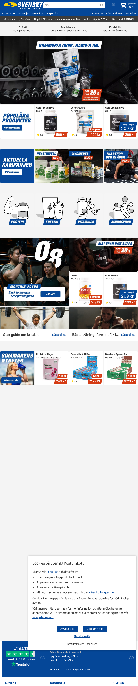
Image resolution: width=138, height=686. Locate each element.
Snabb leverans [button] (69, 29)
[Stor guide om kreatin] (34, 324)
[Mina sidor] (112, 5)
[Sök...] (101, 5)
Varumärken (38, 13)
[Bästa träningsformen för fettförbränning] (103, 324)
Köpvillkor (92, 644)
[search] (74, 5)
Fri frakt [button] (23, 29)
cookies (53, 572)
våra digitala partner (102, 592)
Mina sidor (131, 13)
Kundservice (96, 13)
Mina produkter (114, 13)
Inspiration (53, 13)
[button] (127, 5)
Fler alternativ (82, 636)
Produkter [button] (6, 13)
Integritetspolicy (43, 617)
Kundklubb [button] (115, 29)
